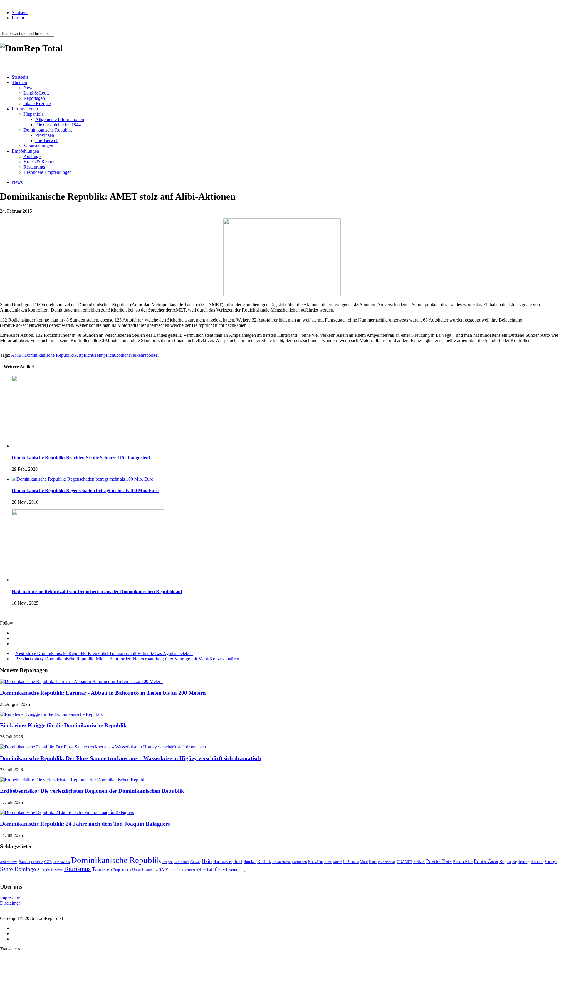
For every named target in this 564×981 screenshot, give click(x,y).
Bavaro (24, 861)
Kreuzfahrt (315, 862)
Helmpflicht (104, 355)
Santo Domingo (18, 869)
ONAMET (404, 862)
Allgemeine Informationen (59, 119)
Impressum (10, 897)
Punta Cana (486, 861)
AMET (17, 355)
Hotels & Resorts (39, 161)
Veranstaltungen (38, 145)
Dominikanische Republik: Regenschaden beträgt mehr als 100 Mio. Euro (85, 490)
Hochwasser (222, 861)
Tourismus (77, 868)
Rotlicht (122, 355)
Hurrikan (250, 862)
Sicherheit (45, 869)
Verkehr (189, 869)
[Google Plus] (13, 638)
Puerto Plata (439, 861)
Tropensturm (122, 870)
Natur (373, 862)
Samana (537, 861)
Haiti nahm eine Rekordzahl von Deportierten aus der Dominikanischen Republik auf (97, 591)
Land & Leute (37, 92)
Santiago (551, 862)
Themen (19, 82)
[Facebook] (13, 632)
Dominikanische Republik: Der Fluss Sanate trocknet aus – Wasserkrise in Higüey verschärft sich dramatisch (130, 758)
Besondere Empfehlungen (48, 172)
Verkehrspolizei (144, 355)
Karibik (264, 861)
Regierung (520, 861)
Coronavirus (61, 862)
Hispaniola (33, 114)
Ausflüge (32, 156)
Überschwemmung (230, 869)
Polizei (419, 861)
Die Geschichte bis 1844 (58, 124)
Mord (364, 862)
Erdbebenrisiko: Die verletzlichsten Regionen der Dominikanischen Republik (92, 791)
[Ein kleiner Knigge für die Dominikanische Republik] (51, 714)
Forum (18, 17)
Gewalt (195, 862)
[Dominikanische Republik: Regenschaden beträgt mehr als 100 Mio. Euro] (82, 479)
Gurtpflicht (83, 355)
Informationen (25, 108)
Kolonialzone (281, 862)
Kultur (337, 862)
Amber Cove (8, 862)
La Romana (351, 862)
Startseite (20, 12)
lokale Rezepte (37, 103)
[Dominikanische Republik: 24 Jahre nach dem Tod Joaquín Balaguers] (67, 812)
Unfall (150, 869)
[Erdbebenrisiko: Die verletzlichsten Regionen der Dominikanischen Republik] (74, 779)
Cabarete (37, 862)
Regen (505, 861)
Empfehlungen (25, 151)
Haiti (207, 861)
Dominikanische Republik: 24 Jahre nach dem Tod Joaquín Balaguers (85, 824)
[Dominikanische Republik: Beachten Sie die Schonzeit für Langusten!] (88, 445)
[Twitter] (13, 643)
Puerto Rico (463, 861)
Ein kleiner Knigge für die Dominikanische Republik (63, 725)
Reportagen (34, 98)
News (29, 87)
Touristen (102, 869)
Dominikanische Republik (48, 129)
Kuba (328, 862)
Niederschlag (387, 862)
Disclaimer (10, 903)
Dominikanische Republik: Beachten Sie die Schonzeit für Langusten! (81, 457)
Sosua (59, 869)
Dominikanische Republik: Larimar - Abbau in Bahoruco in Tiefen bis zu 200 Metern (103, 693)
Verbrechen (174, 870)
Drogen (167, 862)
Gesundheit (181, 862)
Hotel (237, 861)
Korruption (299, 862)
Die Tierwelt (46, 140)
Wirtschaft (205, 869)
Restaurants (34, 166)
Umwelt (138, 869)
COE (48, 862)
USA (159, 869)
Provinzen (44, 135)
